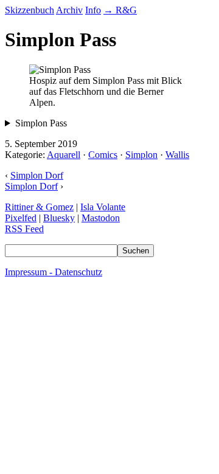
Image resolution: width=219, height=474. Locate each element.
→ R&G (120, 10)
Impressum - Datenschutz (53, 272)
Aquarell (63, 154)
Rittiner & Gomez (39, 207)
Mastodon (101, 218)
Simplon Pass (41, 123)
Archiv (69, 10)
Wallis (177, 154)
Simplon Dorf (36, 175)
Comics (102, 154)
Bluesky (59, 218)
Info (93, 10)
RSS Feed (24, 229)
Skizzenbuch (29, 10)
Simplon (141, 154)
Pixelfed (20, 218)
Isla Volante (102, 207)
